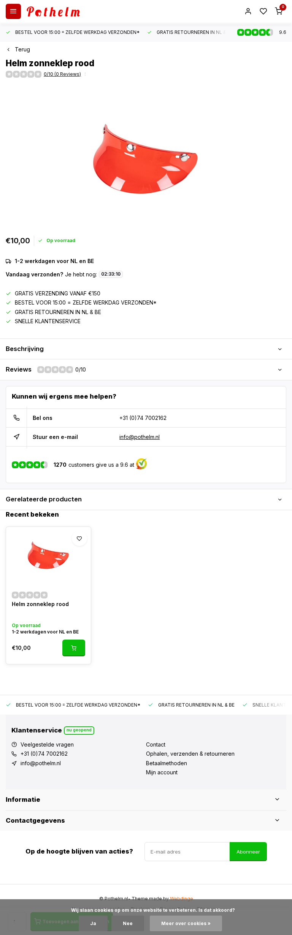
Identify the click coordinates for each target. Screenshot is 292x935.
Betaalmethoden (166, 763)
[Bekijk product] (73, 648)
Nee (128, 923)
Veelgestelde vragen (47, 744)
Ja (93, 923)
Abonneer (248, 852)
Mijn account (162, 772)
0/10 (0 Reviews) (62, 74)
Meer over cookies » (186, 923)
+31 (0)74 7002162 (143, 418)
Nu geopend (79, 729)
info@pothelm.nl (139, 437)
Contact (155, 744)
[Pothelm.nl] (53, 11)
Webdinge (181, 898)
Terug (22, 49)
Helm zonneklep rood (40, 604)
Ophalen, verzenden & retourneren (190, 753)
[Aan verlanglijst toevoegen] (79, 538)
